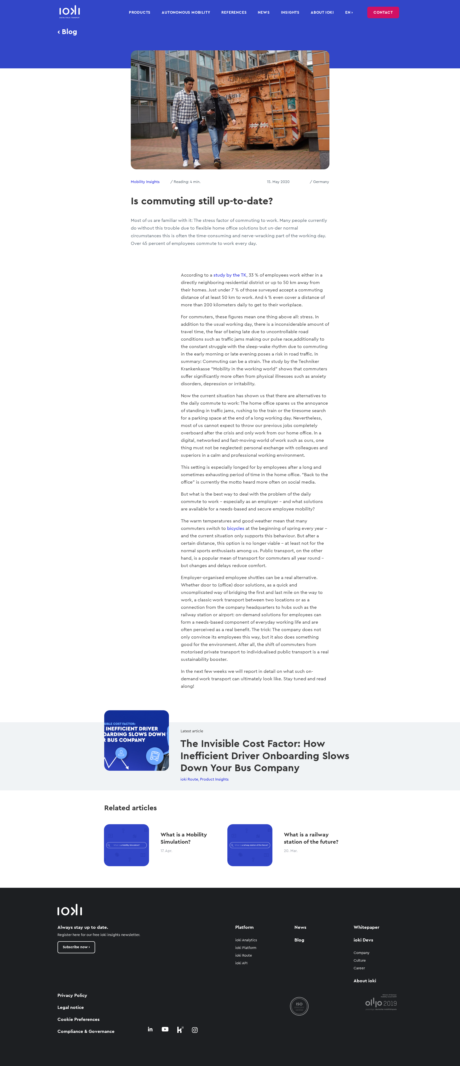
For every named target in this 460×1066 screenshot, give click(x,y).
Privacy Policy (72, 995)
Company (361, 953)
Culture (360, 960)
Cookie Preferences (79, 1019)
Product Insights (214, 779)
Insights (290, 12)
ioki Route (189, 779)
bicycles (235, 528)
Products (139, 12)
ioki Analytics (246, 940)
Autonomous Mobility (186, 12)
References (234, 12)
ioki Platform (245, 948)
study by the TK (229, 275)
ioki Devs (363, 940)
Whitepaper (366, 927)
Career (359, 968)
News (264, 12)
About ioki (322, 12)
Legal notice (71, 1007)
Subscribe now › (76, 947)
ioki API (241, 963)
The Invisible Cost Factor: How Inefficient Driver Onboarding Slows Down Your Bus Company (264, 756)
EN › (349, 12)
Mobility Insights (145, 182)
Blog (299, 940)
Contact (383, 12)
